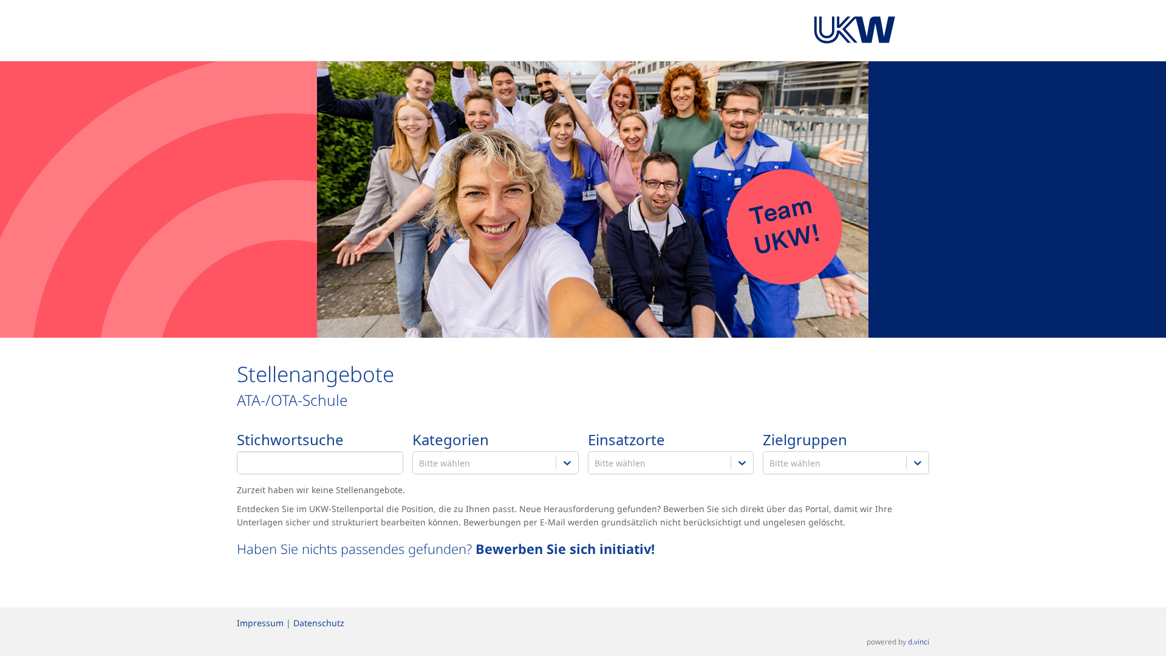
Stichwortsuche (290, 440)
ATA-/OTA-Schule (292, 400)
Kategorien (450, 440)
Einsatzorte (626, 440)
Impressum (260, 623)
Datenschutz (318, 623)
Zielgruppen (805, 440)
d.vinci (918, 641)
